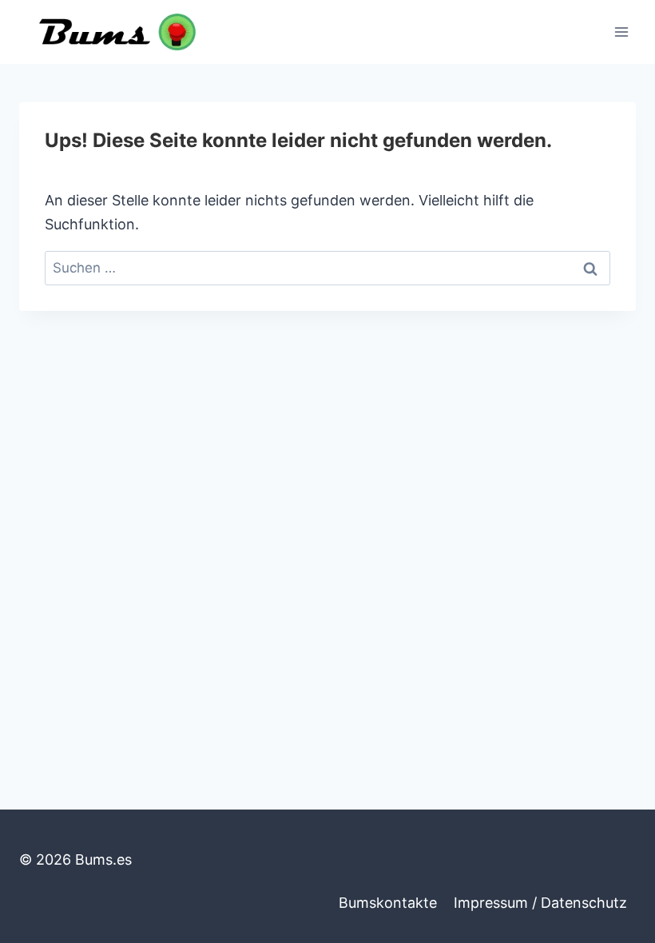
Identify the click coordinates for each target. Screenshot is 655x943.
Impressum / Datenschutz (540, 902)
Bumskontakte (388, 902)
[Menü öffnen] (621, 31)
